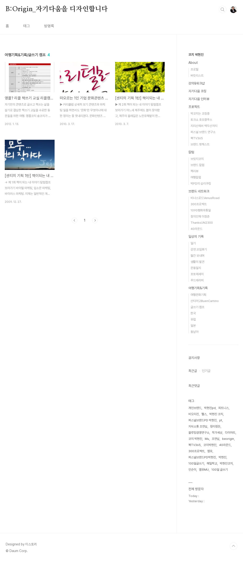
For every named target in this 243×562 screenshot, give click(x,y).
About (193, 63)
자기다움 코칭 (197, 91)
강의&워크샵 (196, 83)
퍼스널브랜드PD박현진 (202, 457)
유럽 (193, 319)
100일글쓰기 (196, 463)
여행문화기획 (198, 295)
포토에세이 (197, 274)
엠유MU (204, 469)
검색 (222, 9)
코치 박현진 (196, 54)
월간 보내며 (197, 255)
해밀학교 (212, 463)
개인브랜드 (194, 408)
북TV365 (197, 138)
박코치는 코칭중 (200, 113)
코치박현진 (209, 445)
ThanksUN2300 (202, 222)
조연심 (216, 439)
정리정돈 (215, 426)
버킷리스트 (197, 75)
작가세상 (217, 432)
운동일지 (196, 268)
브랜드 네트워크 (198, 191)
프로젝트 (194, 107)
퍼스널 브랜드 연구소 (203, 132)
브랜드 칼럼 (197, 165)
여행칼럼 (196, 177)
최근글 (192, 371)
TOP (233, 546)
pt (220, 420)
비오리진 (193, 414)
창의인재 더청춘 (200, 216)
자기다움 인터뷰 (198, 99)
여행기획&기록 (198, 288)
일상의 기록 (196, 236)
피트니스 (223, 408)
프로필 (194, 69)
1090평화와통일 (201, 210)
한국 (193, 313)
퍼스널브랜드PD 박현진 (202, 420)
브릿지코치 (197, 159)
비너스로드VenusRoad (205, 198)
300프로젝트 (199, 204)
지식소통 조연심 (197, 426)
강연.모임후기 (199, 249)
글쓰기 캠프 (197, 307)
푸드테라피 (197, 280)
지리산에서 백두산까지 (204, 126)
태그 (26, 26)
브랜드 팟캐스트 (200, 144)
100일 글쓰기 (219, 469)
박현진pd (210, 408)
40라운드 (196, 229)
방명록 (49, 26)
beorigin (228, 439)
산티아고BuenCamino (205, 301)
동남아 (194, 332)
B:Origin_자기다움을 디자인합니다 (57, 9)
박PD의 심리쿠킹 (201, 183)
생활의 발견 (197, 262)
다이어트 (230, 432)
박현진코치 (226, 463)
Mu (207, 439)
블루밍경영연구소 (198, 432)
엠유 (209, 451)
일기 (193, 243)
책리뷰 (194, 171)
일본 (193, 325)
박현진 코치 (216, 414)
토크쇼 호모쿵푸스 (201, 119)
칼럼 (191, 152)
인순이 (192, 469)
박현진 (222, 457)
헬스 (204, 414)
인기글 (206, 371)
